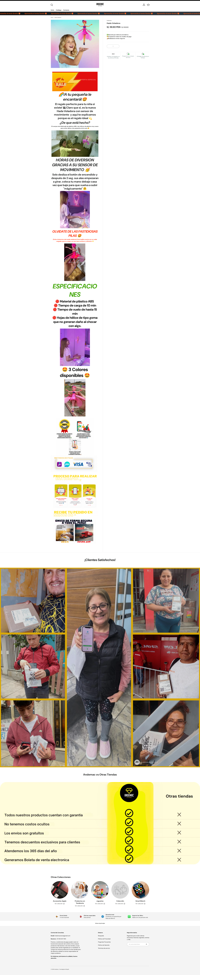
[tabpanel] (75, 308)
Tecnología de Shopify (64, 969)
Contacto (66, 10)
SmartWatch (140, 901)
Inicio (52, 10)
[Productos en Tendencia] (80, 890)
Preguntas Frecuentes (104, 942)
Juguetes (100, 901)
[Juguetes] (100, 890)
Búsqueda (101, 936)
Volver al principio (100, 923)
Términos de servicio (104, 948)
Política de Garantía (103, 945)
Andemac (109, 20)
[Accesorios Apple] (59, 890)
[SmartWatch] (140, 890)
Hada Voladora (58, 17)
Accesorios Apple (59, 901)
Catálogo (58, 10)
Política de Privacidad (104, 939)
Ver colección (119, 903)
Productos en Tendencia (80, 902)
